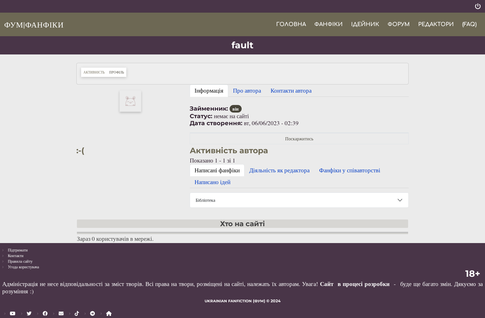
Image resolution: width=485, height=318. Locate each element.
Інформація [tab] (209, 90)
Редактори (436, 24)
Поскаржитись (299, 138)
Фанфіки (328, 24)
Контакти (16, 255)
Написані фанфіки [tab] (217, 170)
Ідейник (365, 24)
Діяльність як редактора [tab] (279, 170)
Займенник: (209, 108)
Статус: (201, 116)
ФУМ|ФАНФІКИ (34, 24)
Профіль (117, 72)
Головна (291, 24)
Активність (94, 72)
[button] (130, 100)
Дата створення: (216, 123)
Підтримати (18, 250)
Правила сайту (20, 261)
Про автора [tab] (247, 90)
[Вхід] (478, 6)
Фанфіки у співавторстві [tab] (349, 170)
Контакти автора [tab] (291, 90)
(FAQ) (469, 24)
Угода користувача (23, 266)
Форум (399, 24)
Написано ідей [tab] (212, 182)
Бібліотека (205, 200)
